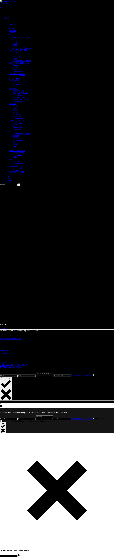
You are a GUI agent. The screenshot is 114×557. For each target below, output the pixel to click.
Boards (16, 42)
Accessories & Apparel (22, 48)
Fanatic (11, 24)
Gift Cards (8, 181)
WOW (15, 144)
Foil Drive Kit (18, 168)
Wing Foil (17, 129)
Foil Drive (12, 33)
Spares (16, 170)
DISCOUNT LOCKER (16, 172)
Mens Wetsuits (19, 91)
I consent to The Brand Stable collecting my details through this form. (29, 421)
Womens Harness (20, 97)
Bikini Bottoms (19, 153)
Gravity (16, 136)
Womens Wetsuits (20, 93)
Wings (15, 65)
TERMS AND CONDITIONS (10, 367)
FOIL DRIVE (13, 166)
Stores (7, 176)
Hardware (17, 56)
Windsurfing (18, 127)
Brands (7, 20)
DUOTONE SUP (15, 80)
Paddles (16, 86)
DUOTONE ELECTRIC (17, 74)
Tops (15, 108)
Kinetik (16, 138)
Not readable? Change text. (81, 375)
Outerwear (17, 116)
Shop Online (9, 35)
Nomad (16, 142)
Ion (10, 26)
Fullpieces (17, 157)
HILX (11, 131)
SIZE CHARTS (5, 363)
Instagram (4, 353)
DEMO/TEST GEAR (16, 121)
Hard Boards (18, 82)
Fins (15, 59)
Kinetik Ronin (18, 140)
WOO (11, 159)
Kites (15, 39)
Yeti (14, 146)
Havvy (11, 29)
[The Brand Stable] (9, 3)
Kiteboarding (18, 123)
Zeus (15, 148)
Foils (15, 44)
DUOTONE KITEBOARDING (19, 37)
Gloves (16, 112)
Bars (15, 46)
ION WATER (13, 89)
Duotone (12, 22)
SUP (15, 125)
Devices (16, 161)
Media (6, 174)
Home (6, 18)
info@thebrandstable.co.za (10, 339)
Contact (7, 178)
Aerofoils (12, 31)
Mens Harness (19, 95)
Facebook (4, 351)
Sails (15, 54)
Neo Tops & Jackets (21, 99)
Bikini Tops (17, 155)
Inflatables (17, 84)
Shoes (15, 110)
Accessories (18, 71)
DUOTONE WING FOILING (19, 63)
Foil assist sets (19, 76)
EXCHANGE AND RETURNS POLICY (14, 365)
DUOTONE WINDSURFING (19, 50)
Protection (17, 114)
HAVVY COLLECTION (17, 151)
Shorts (15, 106)
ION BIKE (12, 104)
